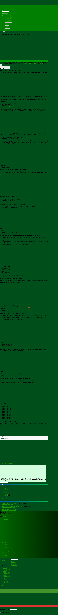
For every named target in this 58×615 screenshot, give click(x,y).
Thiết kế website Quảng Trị (7, 576)
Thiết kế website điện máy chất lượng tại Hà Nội (8, 508)
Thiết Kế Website (4, 496)
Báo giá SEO (4, 542)
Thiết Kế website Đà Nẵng (8, 18)
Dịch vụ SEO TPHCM (14, 565)
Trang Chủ (4, 6)
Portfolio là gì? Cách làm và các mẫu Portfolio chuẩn (7, 463)
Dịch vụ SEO (4, 541)
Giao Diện (4, 571)
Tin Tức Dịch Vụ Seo (4, 497)
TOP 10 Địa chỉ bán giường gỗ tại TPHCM (7, 504)
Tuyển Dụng (3, 557)
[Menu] (2, 10)
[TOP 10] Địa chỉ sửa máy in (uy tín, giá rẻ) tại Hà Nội (9, 510)
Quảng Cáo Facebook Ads (5, 494)
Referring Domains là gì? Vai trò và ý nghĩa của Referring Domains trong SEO (10, 464)
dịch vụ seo (28, 480)
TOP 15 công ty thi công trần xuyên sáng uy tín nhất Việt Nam (10, 503)
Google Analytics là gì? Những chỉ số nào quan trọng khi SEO (10, 505)
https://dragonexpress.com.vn (9, 106)
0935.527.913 (5, 516)
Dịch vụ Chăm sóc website (8, 15)
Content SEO (7, 25)
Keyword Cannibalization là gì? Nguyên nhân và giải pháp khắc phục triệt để (12, 506)
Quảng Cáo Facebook (5, 554)
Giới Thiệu (4, 7)
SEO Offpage (7, 24)
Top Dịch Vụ (6, 30)
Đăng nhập (7, 612)
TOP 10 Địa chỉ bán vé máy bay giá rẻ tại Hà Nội (8, 507)
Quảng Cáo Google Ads (5, 495)
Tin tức (4, 29)
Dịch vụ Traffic (4, 548)
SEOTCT (9, 565)
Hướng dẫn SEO (7, 27)
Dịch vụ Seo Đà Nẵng (8, 9)
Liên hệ (3, 564)
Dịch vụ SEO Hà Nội (7, 10)
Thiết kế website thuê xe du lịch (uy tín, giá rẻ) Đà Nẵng (9, 509)
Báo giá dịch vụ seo (7, 8)
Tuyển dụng (3, 499)
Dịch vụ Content (7, 12)
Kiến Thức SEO (5, 22)
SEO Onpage (7, 23)
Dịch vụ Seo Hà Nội (5, 544)
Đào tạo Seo (4, 556)
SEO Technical (5, 492)
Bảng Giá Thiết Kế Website (8, 17)
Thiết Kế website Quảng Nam (9, 20)
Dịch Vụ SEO (3, 561)
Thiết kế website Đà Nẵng (5, 551)
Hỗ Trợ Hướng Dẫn (4, 486)
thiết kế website (33, 480)
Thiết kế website (5, 16)
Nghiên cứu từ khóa (6, 490)
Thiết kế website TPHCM (5, 552)
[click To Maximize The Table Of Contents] (1, 65)
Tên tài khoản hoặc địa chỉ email (5, 609)
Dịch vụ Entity (7, 11)
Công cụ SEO (7, 26)
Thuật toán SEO (7, 28)
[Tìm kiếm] (2, 15)
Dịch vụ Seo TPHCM (5, 543)
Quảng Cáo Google (4, 555)
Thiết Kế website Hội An (8, 21)
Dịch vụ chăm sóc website (6, 545)
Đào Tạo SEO (7, 14)
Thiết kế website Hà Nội (8, 19)
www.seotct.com (6, 519)
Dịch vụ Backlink (7, 13)
